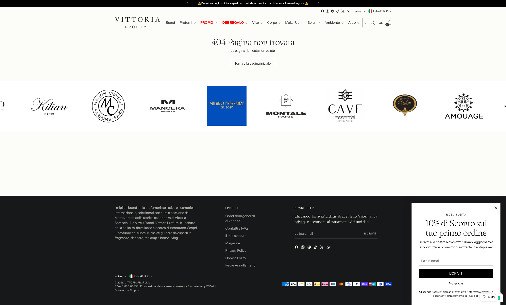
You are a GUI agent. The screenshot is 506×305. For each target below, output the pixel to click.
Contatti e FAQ (236, 228)
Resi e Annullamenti (240, 265)
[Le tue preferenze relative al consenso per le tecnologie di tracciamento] (499, 298)
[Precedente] (187, 3)
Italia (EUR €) (381, 11)
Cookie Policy (235, 258)
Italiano (358, 11)
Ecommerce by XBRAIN (202, 286)
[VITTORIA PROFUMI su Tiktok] (338, 11)
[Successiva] (318, 3)
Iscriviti (371, 233)
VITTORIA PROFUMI (137, 282)
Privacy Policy (235, 250)
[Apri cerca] (373, 23)
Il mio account (235, 236)
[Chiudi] (496, 208)
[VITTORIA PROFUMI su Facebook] (322, 11)
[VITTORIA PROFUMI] (137, 22)
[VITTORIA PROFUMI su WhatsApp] (348, 11)
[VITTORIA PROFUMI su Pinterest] (332, 11)
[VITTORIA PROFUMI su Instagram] (327, 11)
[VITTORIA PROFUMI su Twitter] (343, 11)
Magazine (232, 243)
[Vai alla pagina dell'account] (381, 23)
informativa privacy (479, 291)
